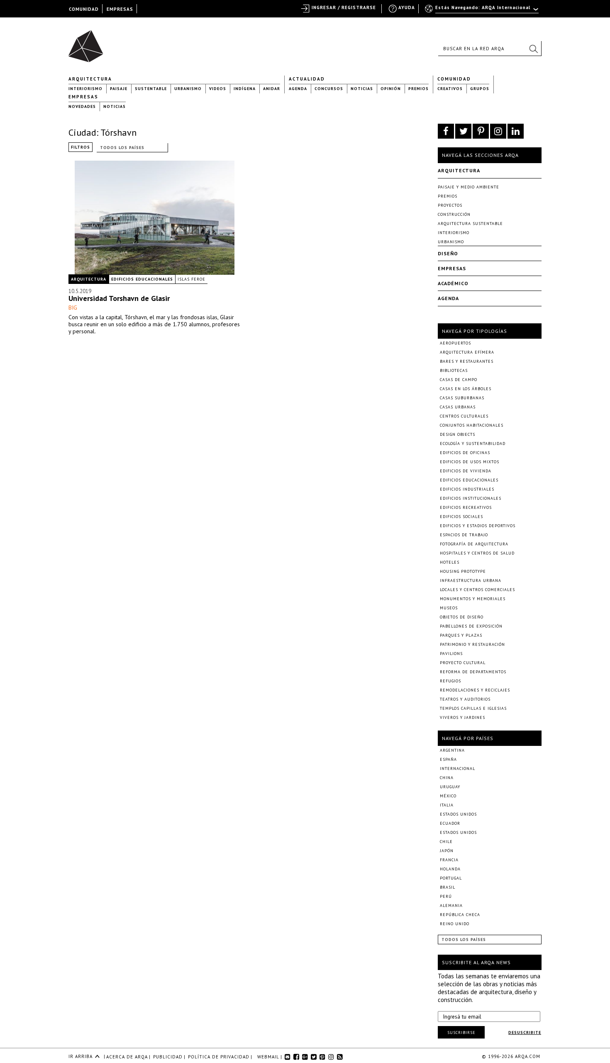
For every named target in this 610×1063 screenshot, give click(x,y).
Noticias (362, 88)
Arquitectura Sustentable (470, 223)
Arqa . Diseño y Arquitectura (88, 42)
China (447, 777)
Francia (449, 860)
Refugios (450, 681)
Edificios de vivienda (465, 471)
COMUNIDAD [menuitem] (84, 9)
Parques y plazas (461, 635)
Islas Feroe (191, 279)
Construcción (454, 214)
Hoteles (449, 562)
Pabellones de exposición (471, 626)
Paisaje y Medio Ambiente (468, 187)
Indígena (245, 88)
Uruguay (450, 786)
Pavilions (451, 653)
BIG (72, 307)
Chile (446, 841)
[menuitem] (482, 11)
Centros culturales (464, 416)
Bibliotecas (454, 370)
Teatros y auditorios (465, 699)
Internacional (457, 768)
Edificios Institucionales (470, 498)
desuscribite (524, 1032)
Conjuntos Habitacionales (471, 425)
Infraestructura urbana (470, 580)
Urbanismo (188, 88)
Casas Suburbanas (462, 398)
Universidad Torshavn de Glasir (119, 298)
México (448, 796)
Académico (453, 283)
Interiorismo (85, 88)
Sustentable (151, 88)
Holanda (450, 869)
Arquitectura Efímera (467, 352)
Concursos (329, 88)
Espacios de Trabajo (464, 535)
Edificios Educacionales (142, 279)
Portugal (451, 878)
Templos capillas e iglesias (473, 708)
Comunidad (454, 79)
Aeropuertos (455, 343)
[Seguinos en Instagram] (498, 131)
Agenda (298, 88)
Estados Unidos (458, 814)
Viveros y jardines (462, 717)
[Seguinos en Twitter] (463, 131)
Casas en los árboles (465, 388)
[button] (533, 48)
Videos (217, 88)
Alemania (451, 905)
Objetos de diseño (461, 617)
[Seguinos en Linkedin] (516, 131)
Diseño (448, 253)
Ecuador (450, 823)
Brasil (447, 887)
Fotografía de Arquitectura (474, 544)
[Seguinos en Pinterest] (481, 131)
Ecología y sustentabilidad (472, 443)
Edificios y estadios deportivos (477, 525)
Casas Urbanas (458, 407)
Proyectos (450, 205)
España (448, 759)
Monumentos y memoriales (472, 598)
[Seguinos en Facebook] (446, 131)
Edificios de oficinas (465, 452)
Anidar (271, 88)
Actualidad (307, 79)
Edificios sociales (461, 516)
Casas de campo (458, 379)
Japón (447, 850)
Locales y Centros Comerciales (477, 589)
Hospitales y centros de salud (477, 553)
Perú (446, 896)
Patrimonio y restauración (472, 644)
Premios (418, 88)
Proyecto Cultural (463, 662)
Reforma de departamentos (473, 671)
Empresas (83, 97)
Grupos (479, 88)
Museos (449, 608)
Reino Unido (454, 923)
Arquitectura (90, 79)
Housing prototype (463, 571)
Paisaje (118, 88)
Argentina (452, 750)
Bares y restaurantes (466, 361)
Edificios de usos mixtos (469, 461)
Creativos (450, 88)
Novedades (82, 106)
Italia (447, 805)
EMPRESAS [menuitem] (120, 9)
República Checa (460, 914)
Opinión (391, 88)
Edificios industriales (467, 489)
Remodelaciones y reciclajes (475, 690)
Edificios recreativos (466, 507)
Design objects (457, 434)
